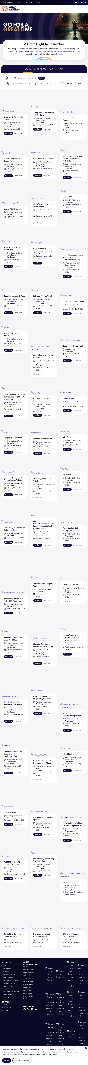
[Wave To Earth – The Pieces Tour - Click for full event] (7, 235)
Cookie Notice (28, 970)
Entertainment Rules (28, 997)
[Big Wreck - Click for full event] (64, 464)
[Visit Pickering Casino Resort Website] (60, 974)
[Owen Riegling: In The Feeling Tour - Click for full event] (66, 516)
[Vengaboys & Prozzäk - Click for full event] (6, 427)
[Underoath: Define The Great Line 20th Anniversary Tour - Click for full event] (6, 741)
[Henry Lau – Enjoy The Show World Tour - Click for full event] (5, 627)
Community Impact (10, 974)
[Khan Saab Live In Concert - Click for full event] (35, 147)
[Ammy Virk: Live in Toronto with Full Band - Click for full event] (35, 102)
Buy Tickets (67, 730)
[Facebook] (76, 2)
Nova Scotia (32, 78)
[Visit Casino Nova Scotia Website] (82, 1004)
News (5, 965)
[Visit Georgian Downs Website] (60, 1034)
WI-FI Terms (27, 978)
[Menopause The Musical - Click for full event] (36, 427)
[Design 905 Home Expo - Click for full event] (10, 193)
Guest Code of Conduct (28, 974)
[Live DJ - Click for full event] (73, 861)
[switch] (62, 83)
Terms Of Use (28, 981)
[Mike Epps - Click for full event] (64, 426)
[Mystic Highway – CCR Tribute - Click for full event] (37, 466)
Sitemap (5, 1010)
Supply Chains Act (10, 983)
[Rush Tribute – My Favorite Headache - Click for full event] (44, 334)
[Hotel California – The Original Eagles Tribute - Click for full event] (37, 684)
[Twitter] (79, 2)
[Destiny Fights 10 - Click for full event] (37, 235)
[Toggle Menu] (85, 9)
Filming (6, 998)
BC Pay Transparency (11, 992)
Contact (5, 1004)
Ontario (41, 78)
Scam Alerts (6, 1007)
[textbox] (21, 83)
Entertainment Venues (45, 69)
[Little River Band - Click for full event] (7, 800)
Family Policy (28, 984)
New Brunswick (19, 78)
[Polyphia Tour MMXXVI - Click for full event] (34, 286)
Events (28, 69)
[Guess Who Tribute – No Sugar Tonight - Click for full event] (38, 191)
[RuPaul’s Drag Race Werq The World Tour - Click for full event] (34, 849)
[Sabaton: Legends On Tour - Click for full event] (5, 286)
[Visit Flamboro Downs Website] (50, 1034)
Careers (6, 971)
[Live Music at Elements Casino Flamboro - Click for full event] (42, 916)
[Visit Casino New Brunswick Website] (71, 1004)
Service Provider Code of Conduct (12, 988)
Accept (6, 1060)
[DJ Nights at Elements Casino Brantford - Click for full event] (12, 916)
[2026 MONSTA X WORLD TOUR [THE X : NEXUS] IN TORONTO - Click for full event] (5, 384)
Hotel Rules (27, 993)
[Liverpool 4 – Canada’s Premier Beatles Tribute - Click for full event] (7, 465)
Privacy (26, 967)
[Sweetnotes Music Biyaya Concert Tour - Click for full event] (6, 148)
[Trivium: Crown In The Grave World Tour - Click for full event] (63, 626)
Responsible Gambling (11, 980)
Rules (60, 69)
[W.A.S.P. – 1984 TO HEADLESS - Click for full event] (5, 323)
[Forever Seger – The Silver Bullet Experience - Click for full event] (7, 516)
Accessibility (28, 987)
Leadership (7, 968)
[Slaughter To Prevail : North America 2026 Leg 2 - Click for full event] (38, 630)
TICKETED (68, 84)
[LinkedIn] (85, 2)
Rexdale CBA (7, 995)
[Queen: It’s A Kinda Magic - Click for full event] (70, 330)
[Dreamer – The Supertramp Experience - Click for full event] (73, 692)
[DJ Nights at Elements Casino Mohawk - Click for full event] (71, 916)
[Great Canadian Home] (10, 8)
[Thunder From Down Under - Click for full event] (66, 289)
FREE (80, 84)
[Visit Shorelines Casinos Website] (60, 1004)
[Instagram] (82, 2)
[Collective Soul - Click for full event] (66, 386)
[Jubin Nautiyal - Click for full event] (66, 742)
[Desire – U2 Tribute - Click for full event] (64, 574)
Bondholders (8, 977)
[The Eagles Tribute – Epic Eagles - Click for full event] (67, 104)
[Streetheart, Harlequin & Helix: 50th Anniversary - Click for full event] (12, 581)
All (10, 78)
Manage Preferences (22, 1060)
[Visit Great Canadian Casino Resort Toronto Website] (50, 974)
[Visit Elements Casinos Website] (50, 1004)
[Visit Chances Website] (71, 1034)
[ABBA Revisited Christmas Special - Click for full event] (39, 802)
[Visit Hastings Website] (82, 1034)
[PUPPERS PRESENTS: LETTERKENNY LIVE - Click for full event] (6, 851)
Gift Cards (27, 990)
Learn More (66, 899)
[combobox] (37, 2)
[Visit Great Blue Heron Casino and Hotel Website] (71, 974)
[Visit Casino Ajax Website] (82, 974)
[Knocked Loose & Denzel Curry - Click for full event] (37, 386)
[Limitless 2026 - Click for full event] (63, 187)
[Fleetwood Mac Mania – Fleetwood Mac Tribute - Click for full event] (40, 745)
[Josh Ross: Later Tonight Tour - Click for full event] (35, 573)
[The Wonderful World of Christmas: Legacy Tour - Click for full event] (72, 805)
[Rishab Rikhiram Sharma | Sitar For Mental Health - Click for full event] (10, 687)
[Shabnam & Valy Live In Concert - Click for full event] (8, 104)
